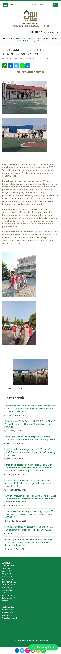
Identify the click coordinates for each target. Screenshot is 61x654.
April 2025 (7, 592)
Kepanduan (8, 609)
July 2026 (6, 568)
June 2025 (7, 589)
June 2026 (7, 571)
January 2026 (8, 584)
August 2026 (8, 565)
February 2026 (9, 581)
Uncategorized (34, 38)
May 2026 (6, 573)
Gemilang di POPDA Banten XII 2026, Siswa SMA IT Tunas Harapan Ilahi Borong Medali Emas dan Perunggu (29, 424)
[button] (43, 647)
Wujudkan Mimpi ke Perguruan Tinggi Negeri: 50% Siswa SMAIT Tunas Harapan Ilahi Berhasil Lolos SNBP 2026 (29, 514)
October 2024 (9, 595)
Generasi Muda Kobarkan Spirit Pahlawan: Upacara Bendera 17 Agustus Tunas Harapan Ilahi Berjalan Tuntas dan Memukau (30, 408)
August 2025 (8, 587)
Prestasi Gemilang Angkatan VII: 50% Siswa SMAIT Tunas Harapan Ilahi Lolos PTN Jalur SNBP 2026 (29, 528)
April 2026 (7, 576)
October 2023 (9, 600)
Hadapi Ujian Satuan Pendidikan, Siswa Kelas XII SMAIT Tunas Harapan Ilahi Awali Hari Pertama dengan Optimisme (28, 542)
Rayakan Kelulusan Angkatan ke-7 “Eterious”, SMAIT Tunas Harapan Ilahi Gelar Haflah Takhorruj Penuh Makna (29, 452)
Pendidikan (7, 615)
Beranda (22, 38)
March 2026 (7, 579)
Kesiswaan (7, 612)
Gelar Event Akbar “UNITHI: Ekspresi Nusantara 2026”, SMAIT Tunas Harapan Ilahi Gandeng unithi (29, 438)
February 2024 (9, 598)
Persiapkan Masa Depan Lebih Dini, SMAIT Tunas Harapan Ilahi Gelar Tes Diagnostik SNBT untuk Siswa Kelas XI (28, 483)
